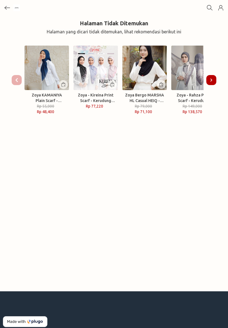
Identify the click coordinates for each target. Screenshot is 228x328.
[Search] (210, 8)
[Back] (7, 8)
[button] (221, 8)
